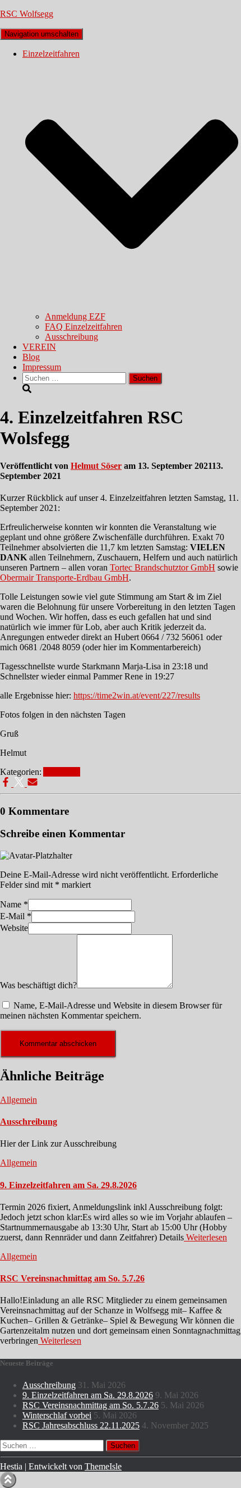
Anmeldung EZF (75, 316)
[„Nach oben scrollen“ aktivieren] (8, 1480)
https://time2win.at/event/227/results (136, 695)
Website (14, 928)
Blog (31, 357)
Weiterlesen (205, 1237)
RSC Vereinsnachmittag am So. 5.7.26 (72, 1278)
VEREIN (39, 347)
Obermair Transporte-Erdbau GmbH (64, 577)
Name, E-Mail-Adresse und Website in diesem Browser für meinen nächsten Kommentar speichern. (111, 1010)
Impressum (41, 367)
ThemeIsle (103, 1466)
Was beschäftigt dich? (38, 985)
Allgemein (61, 772)
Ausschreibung (71, 336)
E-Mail (15, 916)
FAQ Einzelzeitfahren (83, 326)
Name (14, 904)
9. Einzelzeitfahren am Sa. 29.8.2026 (68, 1185)
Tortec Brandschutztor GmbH (162, 567)
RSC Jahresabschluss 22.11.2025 (81, 1425)
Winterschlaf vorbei (56, 1415)
